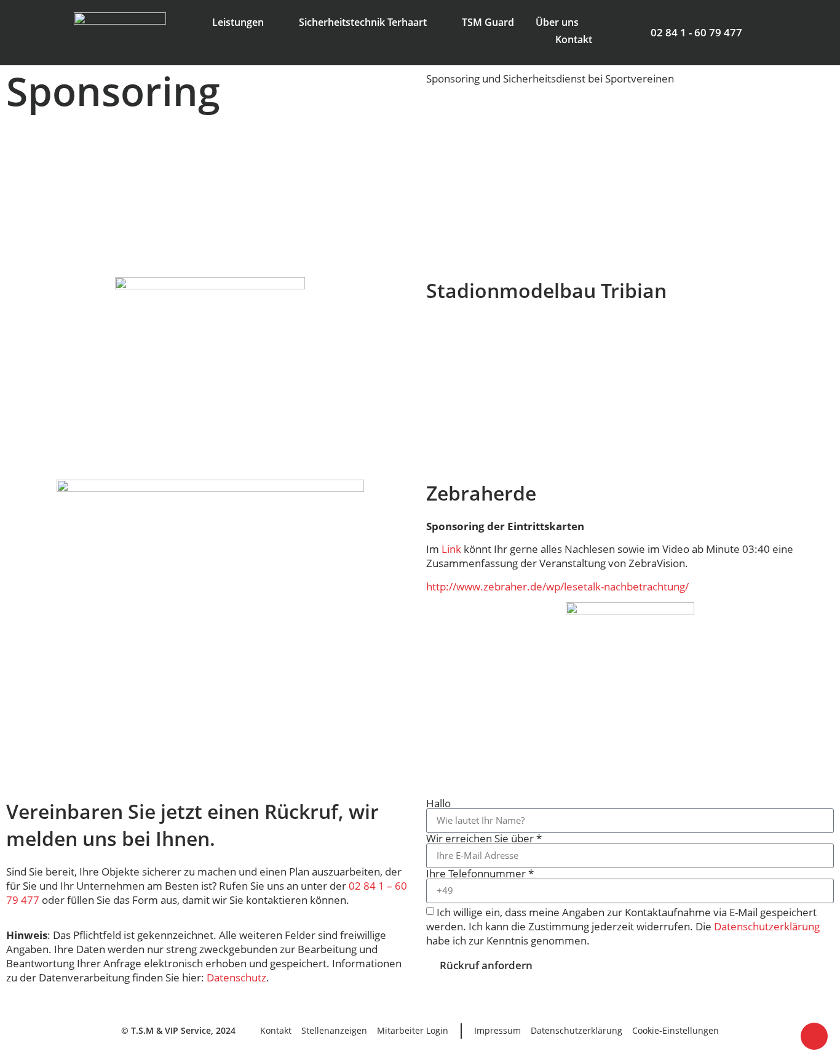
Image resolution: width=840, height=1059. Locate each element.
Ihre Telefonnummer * (480, 873)
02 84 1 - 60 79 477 (696, 32)
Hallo (438, 803)
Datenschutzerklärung (767, 926)
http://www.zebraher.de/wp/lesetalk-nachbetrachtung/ (557, 586)
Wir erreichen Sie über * (484, 838)
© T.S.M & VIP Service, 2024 (178, 1030)
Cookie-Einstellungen (675, 1030)
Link (451, 549)
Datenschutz (236, 977)
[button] (18, 193)
